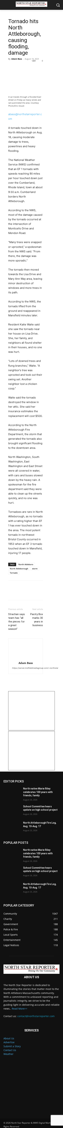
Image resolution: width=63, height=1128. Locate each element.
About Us (9, 1038)
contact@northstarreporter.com (36, 1016)
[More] (44, 66)
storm (35, 568)
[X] (19, 66)
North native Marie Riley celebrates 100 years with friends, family (38, 792)
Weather (8, 1054)
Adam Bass (16, 58)
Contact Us (10, 1050)
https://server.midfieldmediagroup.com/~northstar (35, 668)
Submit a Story (12, 1046)
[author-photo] (25, 650)
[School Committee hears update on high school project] (12, 811)
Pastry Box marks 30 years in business (36, 620)
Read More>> (19, 1008)
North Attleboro (25, 564)
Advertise (9, 1042)
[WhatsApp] (35, 66)
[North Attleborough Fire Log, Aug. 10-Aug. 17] (12, 827)
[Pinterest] (27, 66)
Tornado (14, 572)
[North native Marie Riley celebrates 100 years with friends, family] (12, 793)
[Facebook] (11, 66)
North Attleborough (19, 568)
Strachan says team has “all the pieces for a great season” (16, 622)
